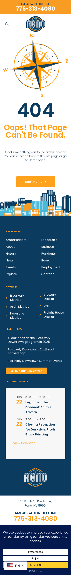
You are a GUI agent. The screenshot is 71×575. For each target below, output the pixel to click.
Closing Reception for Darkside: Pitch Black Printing (40, 429)
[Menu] (65, 24)
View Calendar (24, 443)
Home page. (37, 160)
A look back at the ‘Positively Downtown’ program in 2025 (29, 340)
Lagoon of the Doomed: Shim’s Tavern (38, 407)
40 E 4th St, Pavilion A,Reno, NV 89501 (36, 503)
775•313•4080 (35, 518)
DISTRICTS (11, 287)
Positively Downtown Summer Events (35, 361)
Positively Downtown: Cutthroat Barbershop (31, 351)
